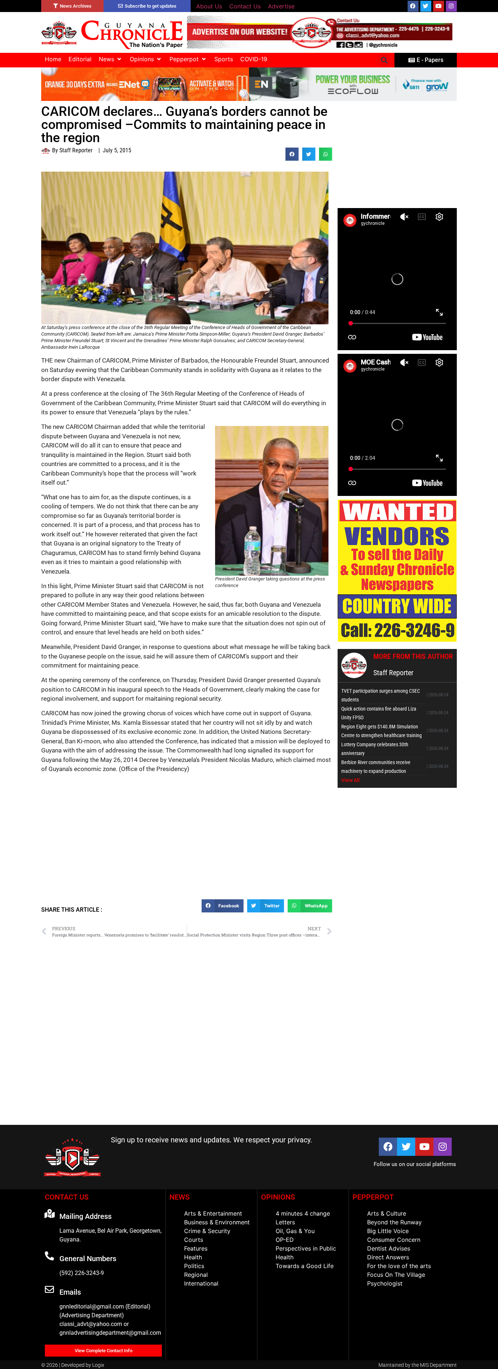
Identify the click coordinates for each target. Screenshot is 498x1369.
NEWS (180, 1197)
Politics (194, 1266)
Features (195, 1248)
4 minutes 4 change (303, 1213)
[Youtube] (438, 6)
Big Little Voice (388, 1231)
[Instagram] (451, 6)
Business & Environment (217, 1222)
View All (350, 780)
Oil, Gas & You (295, 1231)
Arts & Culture (386, 1213)
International (201, 1283)
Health (193, 1257)
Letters (285, 1222)
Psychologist (384, 1283)
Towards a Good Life (305, 1266)
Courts (193, 1239)
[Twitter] (425, 6)
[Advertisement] (186, 846)
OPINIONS (278, 1197)
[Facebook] (413, 6)
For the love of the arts (399, 1266)
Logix (98, 1365)
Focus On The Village (396, 1274)
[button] (110, 59)
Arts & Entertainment (213, 1213)
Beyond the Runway (394, 1222)
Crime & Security (207, 1231)
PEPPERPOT (373, 1197)
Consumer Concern (393, 1239)
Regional (196, 1274)
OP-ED (285, 1239)
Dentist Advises (388, 1248)
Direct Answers (388, 1257)
